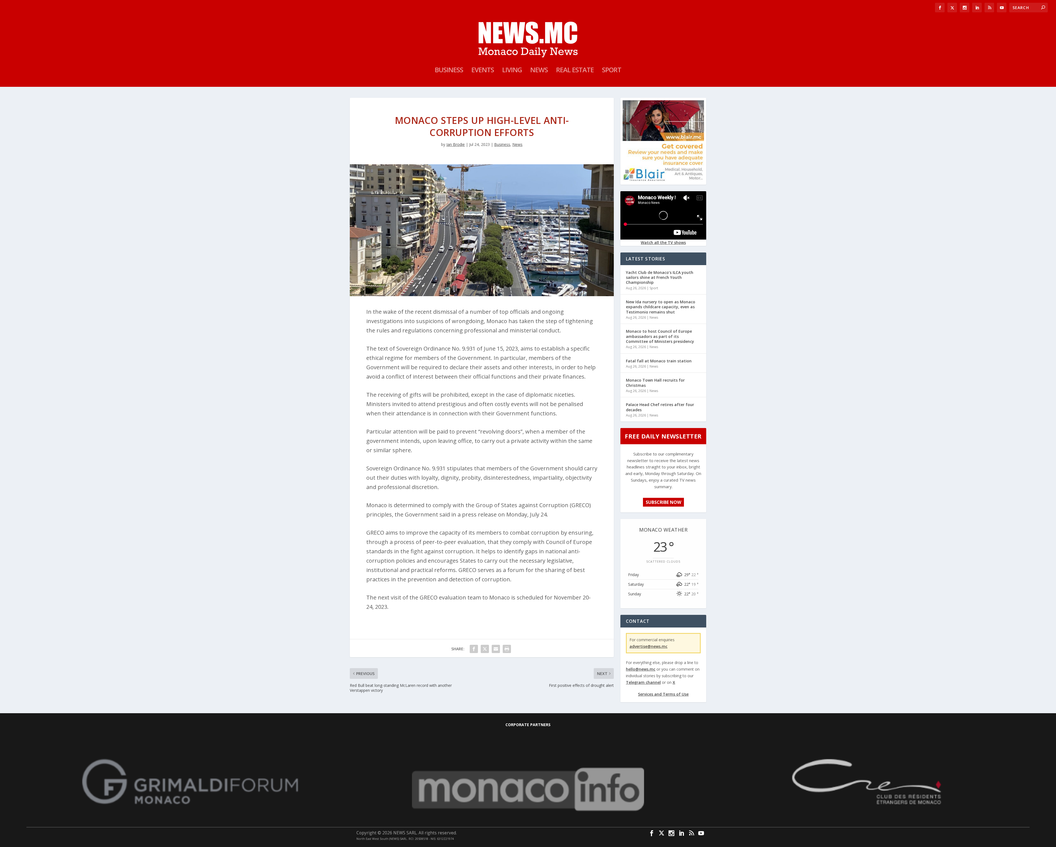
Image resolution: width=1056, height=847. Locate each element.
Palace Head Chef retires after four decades (660, 407)
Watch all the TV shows (663, 242)
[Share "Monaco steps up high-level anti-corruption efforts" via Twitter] (484, 648)
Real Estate (575, 71)
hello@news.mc (640, 669)
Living (512, 71)
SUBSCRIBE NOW (663, 502)
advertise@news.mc (648, 646)
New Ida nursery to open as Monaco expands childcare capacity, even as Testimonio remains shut (660, 306)
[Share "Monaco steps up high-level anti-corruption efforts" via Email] (495, 648)
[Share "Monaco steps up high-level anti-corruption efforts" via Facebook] (473, 648)
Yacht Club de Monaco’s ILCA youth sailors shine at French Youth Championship (659, 277)
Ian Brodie (455, 144)
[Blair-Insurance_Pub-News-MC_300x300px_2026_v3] (663, 180)
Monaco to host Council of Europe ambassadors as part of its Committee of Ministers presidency (660, 336)
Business (449, 71)
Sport (611, 71)
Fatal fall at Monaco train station (659, 360)
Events (482, 71)
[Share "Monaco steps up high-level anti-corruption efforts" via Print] (506, 648)
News (539, 71)
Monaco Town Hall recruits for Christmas (655, 382)
